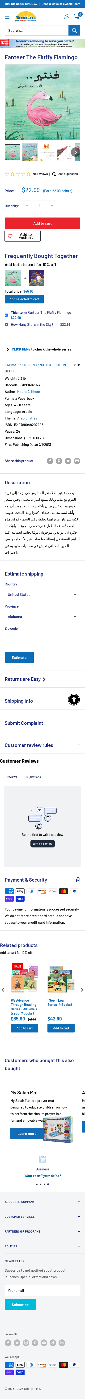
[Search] (74, 30)
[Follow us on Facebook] (8, 1342)
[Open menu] (7, 17)
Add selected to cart (24, 299)
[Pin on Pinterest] (59, 460)
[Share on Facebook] (50, 460)
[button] (12, 152)
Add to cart (42, 223)
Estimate (19, 657)
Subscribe (20, 1304)
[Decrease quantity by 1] (27, 206)
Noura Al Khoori (29, 391)
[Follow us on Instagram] (26, 1342)
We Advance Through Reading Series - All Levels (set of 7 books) (24, 1006)
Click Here (21, 349)
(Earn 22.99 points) (57, 191)
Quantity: (12, 206)
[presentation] (3, 990)
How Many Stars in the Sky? (32, 324)
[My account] (66, 16)
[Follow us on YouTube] (44, 1342)
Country (11, 584)
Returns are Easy (23, 679)
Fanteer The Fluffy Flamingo (41, 312)
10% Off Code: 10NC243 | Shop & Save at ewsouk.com (42, 4)
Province (12, 606)
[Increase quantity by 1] (52, 206)
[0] (76, 16)
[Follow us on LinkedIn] (62, 1342)
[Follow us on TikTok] (53, 1342)
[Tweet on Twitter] (68, 460)
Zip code (11, 628)
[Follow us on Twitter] (17, 1342)
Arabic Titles (27, 418)
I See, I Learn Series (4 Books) (59, 1002)
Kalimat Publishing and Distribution (35, 365)
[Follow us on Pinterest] (35, 1342)
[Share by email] (77, 460)
